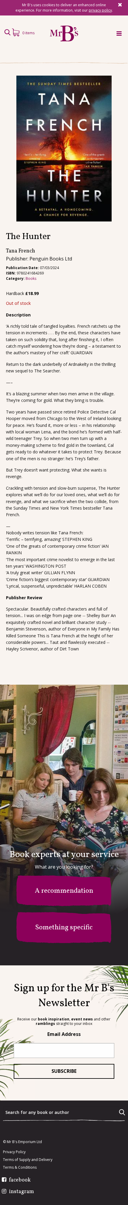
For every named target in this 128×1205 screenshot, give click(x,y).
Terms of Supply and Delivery (27, 1160)
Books (31, 278)
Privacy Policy (14, 1152)
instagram (21, 1192)
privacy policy (100, 10)
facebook (20, 1180)
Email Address (64, 1034)
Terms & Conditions (20, 1167)
